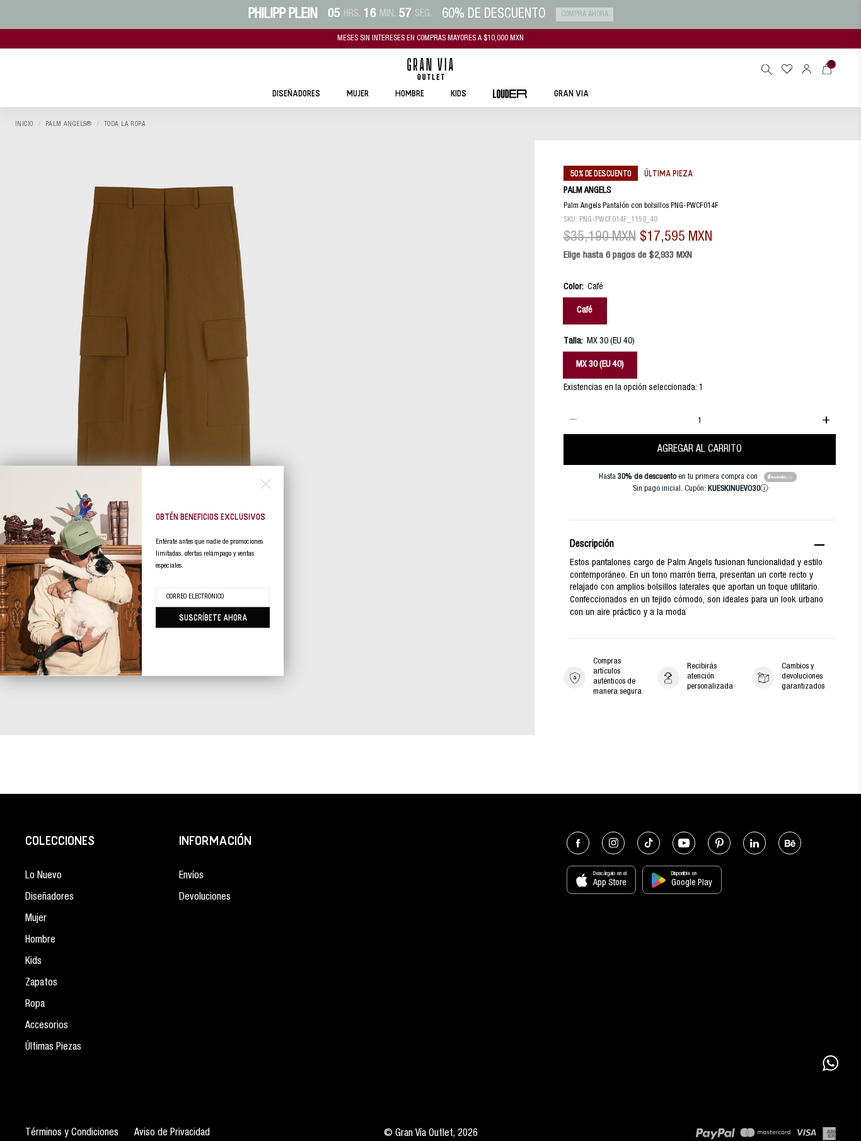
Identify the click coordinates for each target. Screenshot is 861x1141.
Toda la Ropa (125, 124)
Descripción (592, 545)
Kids (33, 962)
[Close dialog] (266, 484)
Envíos (191, 876)
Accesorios (46, 1026)
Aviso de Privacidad (172, 1133)
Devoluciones (205, 898)
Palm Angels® (68, 124)
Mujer (36, 919)
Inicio (24, 124)
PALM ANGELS (587, 191)
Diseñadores (49, 898)
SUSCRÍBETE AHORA (213, 617)
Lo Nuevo (43, 876)
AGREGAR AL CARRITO (699, 449)
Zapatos (41, 983)
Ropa (35, 1005)
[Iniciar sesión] (806, 69)
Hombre (40, 941)
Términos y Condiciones (71, 1133)
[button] (766, 69)
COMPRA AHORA (584, 14)
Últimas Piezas (53, 1048)
